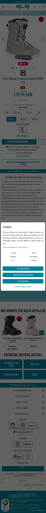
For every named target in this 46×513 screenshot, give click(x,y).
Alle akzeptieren (23, 268)
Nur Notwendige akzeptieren (23, 275)
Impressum (23, 247)
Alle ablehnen (23, 281)
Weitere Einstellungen (23, 286)
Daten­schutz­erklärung (11, 247)
